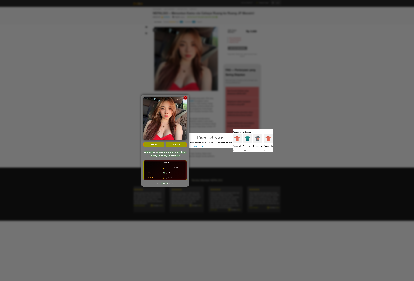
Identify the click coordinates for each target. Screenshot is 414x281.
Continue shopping (196, 146)
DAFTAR (176, 145)
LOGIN (154, 145)
